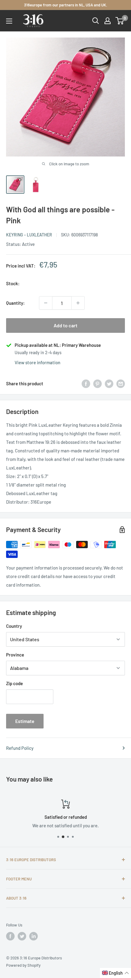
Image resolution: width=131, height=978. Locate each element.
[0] (120, 20)
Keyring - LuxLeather (29, 234)
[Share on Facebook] (86, 383)
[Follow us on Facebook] (10, 936)
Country (14, 626)
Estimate (24, 721)
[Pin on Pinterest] (97, 383)
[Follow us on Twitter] (22, 936)
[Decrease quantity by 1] (45, 303)
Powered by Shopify (23, 965)
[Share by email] (120, 383)
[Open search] (95, 20)
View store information (37, 362)
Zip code (14, 683)
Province (15, 654)
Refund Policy (20, 748)
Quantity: (15, 303)
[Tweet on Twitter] (109, 383)
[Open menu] (9, 21)
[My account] (107, 20)
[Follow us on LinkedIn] (33, 936)
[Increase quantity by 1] (78, 303)
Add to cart (65, 325)
